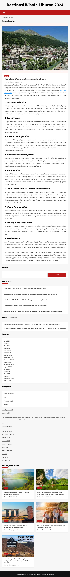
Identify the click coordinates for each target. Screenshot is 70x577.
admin (7, 82)
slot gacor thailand (8, 434)
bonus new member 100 (11, 328)
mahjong (5, 457)
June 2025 (7, 343)
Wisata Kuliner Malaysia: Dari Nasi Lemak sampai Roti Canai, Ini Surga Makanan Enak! (30, 294)
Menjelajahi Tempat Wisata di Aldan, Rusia (25, 79)
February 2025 (8, 353)
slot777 (4, 454)
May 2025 (7, 346)
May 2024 (7, 374)
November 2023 (9, 378)
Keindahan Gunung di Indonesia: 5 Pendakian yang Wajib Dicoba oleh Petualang (35, 324)
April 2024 (7, 376)
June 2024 (7, 371)
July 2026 (7, 341)
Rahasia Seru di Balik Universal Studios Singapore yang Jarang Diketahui (26, 300)
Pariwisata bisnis (9, 393)
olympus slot (6, 437)
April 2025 (7, 348)
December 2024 (8, 357)
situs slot (5, 447)
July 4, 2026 (12, 497)
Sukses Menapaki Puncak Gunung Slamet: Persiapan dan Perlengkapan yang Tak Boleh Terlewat (33, 311)
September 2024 (9, 364)
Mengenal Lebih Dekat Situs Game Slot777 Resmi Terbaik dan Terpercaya (43, 328)
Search (5, 267)
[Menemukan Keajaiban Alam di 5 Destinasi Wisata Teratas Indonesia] (18, 479)
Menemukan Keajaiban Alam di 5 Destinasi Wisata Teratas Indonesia (25, 288)
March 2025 (7, 350)
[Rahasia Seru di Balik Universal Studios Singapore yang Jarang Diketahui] (18, 512)
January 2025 (8, 355)
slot (5, 397)
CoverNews (41, 574)
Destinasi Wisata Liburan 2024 (35, 5)
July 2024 (7, 369)
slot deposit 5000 (7, 410)
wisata (6, 76)
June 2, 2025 (46, 497)
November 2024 (9, 360)
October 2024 (8, 362)
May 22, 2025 (13, 565)
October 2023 (8, 381)
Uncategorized (8, 401)
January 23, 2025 (15, 82)
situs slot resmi (7, 426)
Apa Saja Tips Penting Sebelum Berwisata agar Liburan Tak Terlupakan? (25, 305)
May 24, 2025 (46, 530)
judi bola (30, 417)
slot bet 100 (6, 413)
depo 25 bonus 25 (7, 444)
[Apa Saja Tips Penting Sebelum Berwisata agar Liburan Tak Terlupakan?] (52, 512)
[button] (4, 12)
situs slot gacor (7, 450)
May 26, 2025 (13, 530)
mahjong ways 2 (7, 431)
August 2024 (8, 367)
